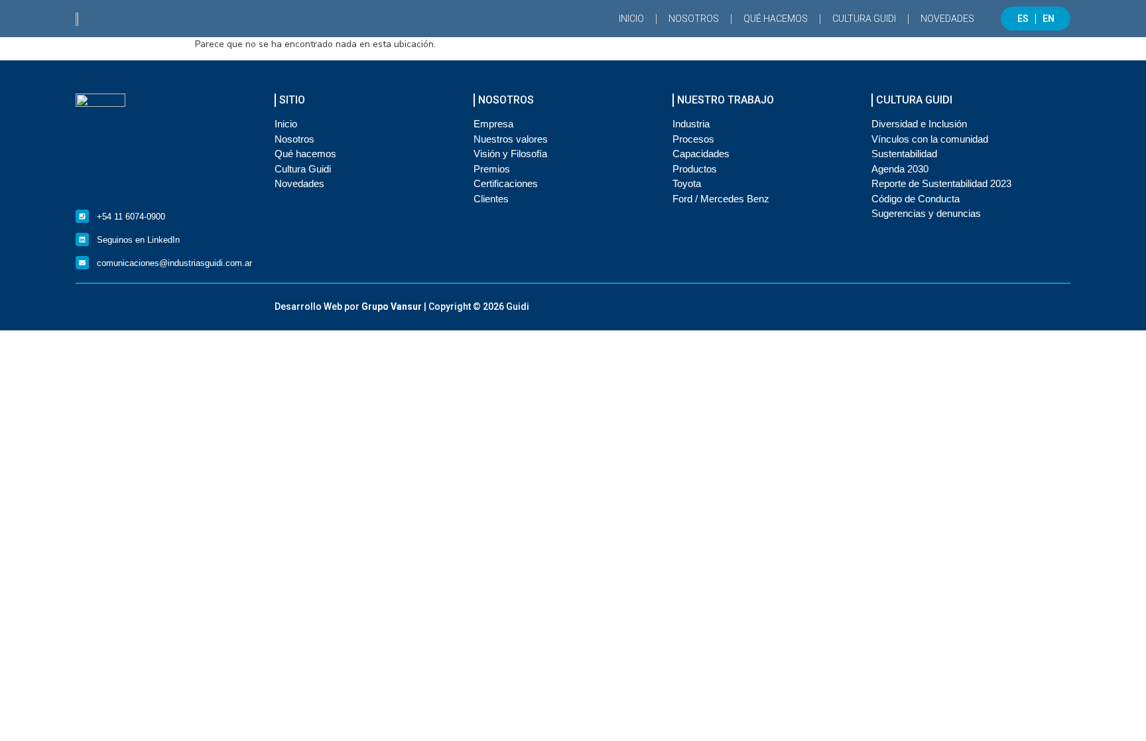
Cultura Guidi (864, 18)
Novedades (947, 18)
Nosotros (693, 18)
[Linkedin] (82, 239)
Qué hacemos (775, 18)
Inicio (631, 18)
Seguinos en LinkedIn (138, 240)
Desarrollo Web (308, 306)
